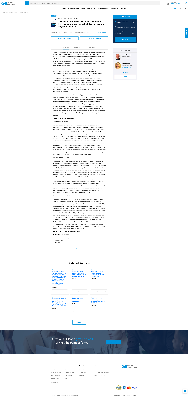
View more (79, 322)
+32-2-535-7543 (126, 59)
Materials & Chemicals (23, 12)
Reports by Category (56, 372)
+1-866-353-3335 (175, 4)
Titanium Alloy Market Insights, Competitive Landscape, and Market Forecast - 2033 (97, 274)
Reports (64, 8)
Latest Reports (54, 382)
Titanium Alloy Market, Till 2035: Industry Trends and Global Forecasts (78, 300)
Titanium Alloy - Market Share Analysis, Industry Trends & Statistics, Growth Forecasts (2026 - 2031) (79, 274)
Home (4, 12)
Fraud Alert (123, 8)
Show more (79, 249)
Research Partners (86, 8)
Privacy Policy (117, 395)
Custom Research (73, 8)
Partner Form (82, 372)
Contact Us (114, 8)
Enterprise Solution (103, 8)
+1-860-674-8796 (126, 67)
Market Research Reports (12, 12)
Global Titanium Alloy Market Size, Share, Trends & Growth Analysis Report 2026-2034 (98, 301)
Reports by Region (55, 375)
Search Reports (54, 370)
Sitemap (134, 395)
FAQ (95, 8)
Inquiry (125, 76)
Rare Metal (53, 15)
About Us (67, 381)
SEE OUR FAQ (125, 72)
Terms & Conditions (126, 395)
